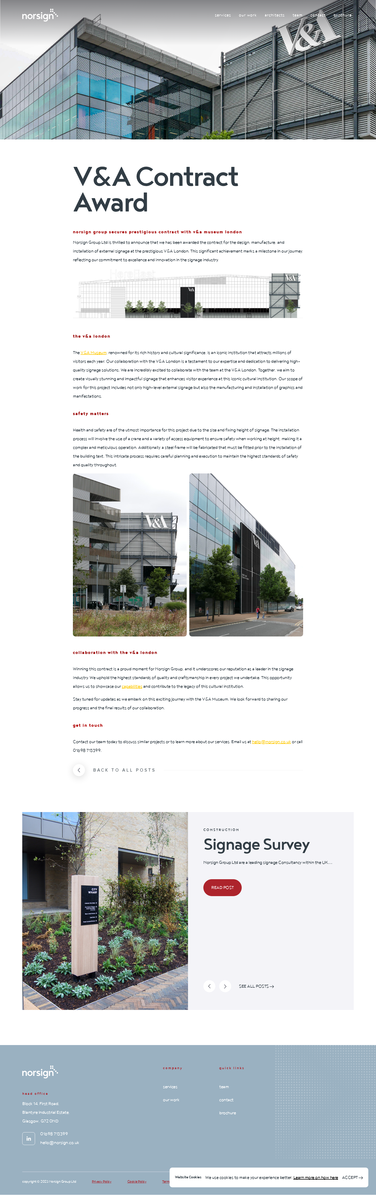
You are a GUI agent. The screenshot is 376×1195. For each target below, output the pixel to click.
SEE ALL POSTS (254, 986)
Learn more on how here (315, 1177)
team (298, 15)
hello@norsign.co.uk (271, 741)
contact (318, 15)
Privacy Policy (101, 1182)
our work (248, 15)
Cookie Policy (137, 1182)
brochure (343, 15)
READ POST (222, 887)
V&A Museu (92, 352)
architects (275, 15)
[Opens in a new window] (28, 1138)
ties (139, 686)
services (223, 15)
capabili (129, 686)
